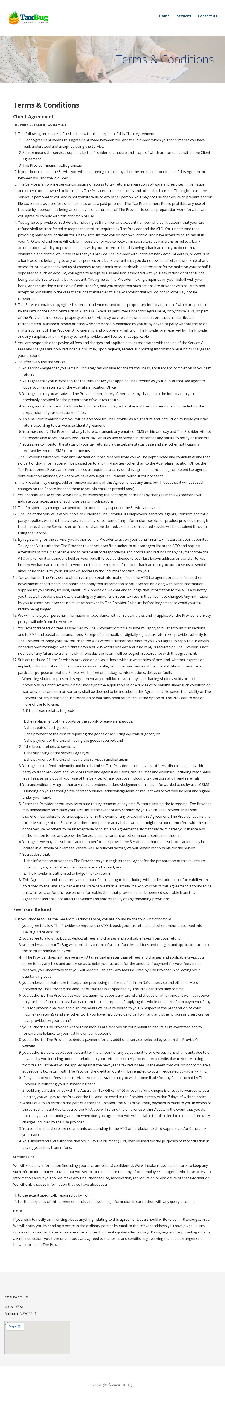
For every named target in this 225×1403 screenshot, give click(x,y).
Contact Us (207, 15)
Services (184, 15)
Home (164, 15)
